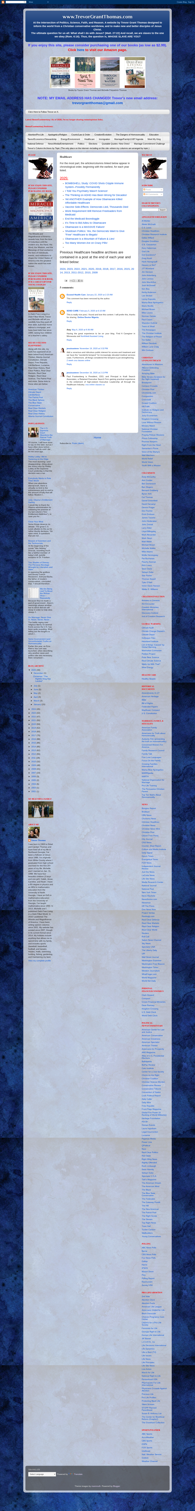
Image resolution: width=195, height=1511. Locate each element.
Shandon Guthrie (149, 323)
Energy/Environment (70, 139)
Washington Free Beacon (153, 964)
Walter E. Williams (150, 589)
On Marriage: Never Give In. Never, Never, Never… (39, 618)
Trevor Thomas (38, 840)
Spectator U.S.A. (149, 1176)
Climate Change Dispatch (153, 631)
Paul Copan (147, 320)
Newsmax (146, 903)
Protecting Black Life (151, 1401)
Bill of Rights (147, 703)
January (38, 704)
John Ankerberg (149, 275)
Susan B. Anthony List (151, 1413)
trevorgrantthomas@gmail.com (97, 103)
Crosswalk (146, 400)
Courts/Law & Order (80, 134)
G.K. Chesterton (149, 245)
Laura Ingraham (149, 1128)
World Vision (147, 462)
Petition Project (148, 654)
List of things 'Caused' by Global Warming (153, 646)
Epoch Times (147, 856)
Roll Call (145, 937)
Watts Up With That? (151, 664)
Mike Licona (147, 313)
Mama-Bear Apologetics (152, 302)
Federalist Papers (150, 707)
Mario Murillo (147, 306)
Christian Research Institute (154, 234)
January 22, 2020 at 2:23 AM (100, 295)
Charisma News (149, 819)
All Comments (151, 194)
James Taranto (148, 518)
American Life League (152, 1307)
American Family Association (149, 729)
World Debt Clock (149, 1016)
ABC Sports (147, 1434)
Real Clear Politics (150, 1152)
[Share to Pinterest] (81, 280)
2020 (91, 269)
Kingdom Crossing (150, 419)
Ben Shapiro (147, 487)
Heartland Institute (150, 641)
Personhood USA (149, 1379)
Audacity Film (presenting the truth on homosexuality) (154, 740)
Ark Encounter (148, 604)
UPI (143, 954)
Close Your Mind (35, 522)
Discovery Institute (150, 613)
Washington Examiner (151, 961)
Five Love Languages (151, 757)
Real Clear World (149, 930)
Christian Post (148, 389)
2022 (77, 269)
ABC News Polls (149, 1248)
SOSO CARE (73, 311)
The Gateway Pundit (151, 1202)
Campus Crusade (150, 386)
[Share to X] (76, 280)
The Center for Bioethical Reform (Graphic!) (153, 1418)
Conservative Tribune (151, 1089)
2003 (34, 788)
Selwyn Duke (147, 572)
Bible (144, 700)
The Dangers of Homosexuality (130, 134)
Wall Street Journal (150, 957)
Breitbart (145, 812)
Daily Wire (146, 1102)
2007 (34, 773)
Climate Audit (148, 628)
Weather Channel (150, 1461)
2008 (34, 769)
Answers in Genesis (151, 600)
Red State (146, 1156)
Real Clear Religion (37, 411)
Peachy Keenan (149, 562)
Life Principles (148, 1362)
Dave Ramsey (148, 1005)
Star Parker (147, 576)
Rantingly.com (148, 916)
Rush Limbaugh (149, 1166)
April (36, 697)
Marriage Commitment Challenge (149, 143)
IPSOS (145, 1268)
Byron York (147, 494)
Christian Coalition (150, 1079)
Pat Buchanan (148, 558)
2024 (63, 269)
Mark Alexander (149, 535)
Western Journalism (151, 971)
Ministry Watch (148, 426)
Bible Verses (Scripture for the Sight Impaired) (153, 378)
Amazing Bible (148, 373)
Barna (144, 1251)
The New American (150, 1209)
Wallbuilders (147, 1233)
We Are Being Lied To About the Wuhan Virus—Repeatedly (46, 593)
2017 (112, 269)
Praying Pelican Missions (153, 435)
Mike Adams (147, 552)
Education (154, 134)
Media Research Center (152, 882)
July (36, 686)
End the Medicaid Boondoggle (82, 218)
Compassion (147, 396)
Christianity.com (149, 393)
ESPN (144, 1444)
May (36, 693)
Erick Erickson (148, 514)
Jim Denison (147, 272)
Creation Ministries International (150, 608)
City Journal (147, 839)
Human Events (148, 1125)
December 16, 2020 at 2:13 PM (94, 373)
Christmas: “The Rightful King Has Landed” (42, 678)
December (39, 673)
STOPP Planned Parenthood (149, 1409)
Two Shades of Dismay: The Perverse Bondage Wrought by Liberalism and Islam (40, 566)
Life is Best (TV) (149, 1352)
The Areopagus (149, 330)
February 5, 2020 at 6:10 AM (92, 311)
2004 (34, 784)
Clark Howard (148, 995)
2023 (70, 269)
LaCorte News (148, 875)
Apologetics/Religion (57, 134)
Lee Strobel (147, 296)
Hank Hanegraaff (149, 262)
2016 (120, 269)
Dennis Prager (148, 507)
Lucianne (146, 1135)
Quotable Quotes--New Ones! (116, 143)
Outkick (145, 1458)
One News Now (149, 909)
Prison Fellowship (150, 438)
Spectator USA (148, 947)
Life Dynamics (148, 1349)
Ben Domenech (149, 484)
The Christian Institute (152, 333)
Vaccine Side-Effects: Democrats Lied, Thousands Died (96, 206)
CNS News (146, 842)
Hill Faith (146, 406)
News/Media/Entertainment (60, 143)
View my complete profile (39, 961)
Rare (144, 1149)
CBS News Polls (149, 1254)
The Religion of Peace (152, 337)
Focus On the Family (151, 761)
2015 (127, 269)
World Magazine (149, 978)
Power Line (147, 1142)
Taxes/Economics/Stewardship (42, 139)
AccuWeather (148, 1437)
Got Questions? (149, 255)
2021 (84, 269)
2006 (34, 776)
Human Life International (153, 1335)
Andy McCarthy (149, 477)
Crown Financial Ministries (153, 1002)
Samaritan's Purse (150, 448)
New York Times (149, 892)
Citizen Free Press (150, 836)
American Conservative (152, 1035)
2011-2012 (77, 272)
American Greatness (151, 1039)
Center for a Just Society (153, 1072)
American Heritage (150, 696)
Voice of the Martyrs (151, 452)
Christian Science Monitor (153, 1082)
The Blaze (146, 1190)
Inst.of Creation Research (153, 616)
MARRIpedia (147, 773)
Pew (144, 1275)
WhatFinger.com (149, 974)
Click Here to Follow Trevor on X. (43, 112)
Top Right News (149, 1223)
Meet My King (154, 139)
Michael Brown (148, 309)
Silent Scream (148, 1404)
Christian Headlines (150, 231)
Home (97, 437)
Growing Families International (149, 765)
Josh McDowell (148, 285)
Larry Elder (147, 528)
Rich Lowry (147, 565)
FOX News (146, 863)
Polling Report (148, 1278)
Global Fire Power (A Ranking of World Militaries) (154, 1114)
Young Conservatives (151, 1236)
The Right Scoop (149, 1216)
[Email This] (71, 280)
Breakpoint (146, 383)
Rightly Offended (149, 1163)
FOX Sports (147, 1448)
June (36, 689)
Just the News (148, 872)
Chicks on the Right (150, 1075)
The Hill (145, 1206)
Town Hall (146, 1226)
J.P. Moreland (148, 269)
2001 (34, 791)
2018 (105, 269)
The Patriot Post (35, 397)
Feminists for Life (149, 1328)
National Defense (36, 143)
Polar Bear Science (150, 657)
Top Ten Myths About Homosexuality (151, 796)
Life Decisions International (154, 1345)
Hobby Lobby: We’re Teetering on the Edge (38, 458)
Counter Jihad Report (151, 846)
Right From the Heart (151, 445)
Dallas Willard (148, 238)
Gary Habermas (149, 248)
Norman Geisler (149, 316)
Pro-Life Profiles (149, 1398)
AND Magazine (148, 1052)
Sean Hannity (148, 1169)
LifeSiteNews (34, 395)
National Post (148, 889)
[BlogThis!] (73, 280)
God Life (145, 251)
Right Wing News (149, 1159)
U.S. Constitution (149, 713)
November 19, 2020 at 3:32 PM (94, 348)
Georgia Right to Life (151, 1332)
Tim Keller (146, 340)
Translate (78, 1474)
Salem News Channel (151, 940)
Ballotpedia (147, 1061)
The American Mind (150, 1186)
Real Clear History (36, 414)
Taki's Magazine (149, 1180)
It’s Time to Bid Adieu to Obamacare (85, 222)
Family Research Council (153, 750)
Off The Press (148, 906)
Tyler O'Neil (147, 582)
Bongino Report (149, 808)
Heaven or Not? (149, 265)
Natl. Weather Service (151, 1454)
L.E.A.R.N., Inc (148, 1342)
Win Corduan (148, 350)
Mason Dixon (148, 1272)
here (80, 50)
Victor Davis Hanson (151, 586)
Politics (81, 143)
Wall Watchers (148, 455)
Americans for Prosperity (153, 1049)
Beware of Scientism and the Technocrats (39, 542)
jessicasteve (73, 348)
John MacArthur (149, 282)
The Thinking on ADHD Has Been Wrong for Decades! (96, 195)
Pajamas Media (149, 1139)
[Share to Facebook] (79, 280)
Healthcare (89, 139)
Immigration (104, 139)
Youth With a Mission (151, 465)
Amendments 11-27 (150, 693)
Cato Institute (148, 1068)
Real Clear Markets (37, 408)
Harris (144, 1265)
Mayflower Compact (151, 710)
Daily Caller (147, 1099)
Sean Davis (147, 569)
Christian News (148, 825)
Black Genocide (149, 1313)
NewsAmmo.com (149, 899)
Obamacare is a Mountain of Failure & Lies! (89, 238)
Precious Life (147, 1394)
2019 (98, 269)
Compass (146, 998)
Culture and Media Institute (154, 849)
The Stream (147, 1219)
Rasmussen (147, 1282)
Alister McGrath (149, 224)
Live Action (146, 1369)
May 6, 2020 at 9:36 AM (82, 330)
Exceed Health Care (76, 295)
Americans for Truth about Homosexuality (153, 734)
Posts (148, 190)
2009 (95, 272)
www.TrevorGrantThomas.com (97, 16)
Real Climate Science (151, 661)
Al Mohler (146, 221)
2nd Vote (146, 1296)
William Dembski (149, 343)
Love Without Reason (151, 422)
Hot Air (145, 1122)
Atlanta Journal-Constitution (40, 416)
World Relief (147, 459)
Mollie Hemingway (150, 555)
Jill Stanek (146, 1339)
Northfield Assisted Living (92, 336)
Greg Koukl (147, 258)
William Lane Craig (150, 347)
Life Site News (148, 879)
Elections (93, 143)
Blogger (116, 1486)
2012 (34, 754)
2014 (34, 747)
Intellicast (146, 1451)
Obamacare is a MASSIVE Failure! (85, 227)
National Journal (149, 886)
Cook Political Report (151, 1096)
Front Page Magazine (151, 1109)
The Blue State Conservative (148, 1194)
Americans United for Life (153, 1310)
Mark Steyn (147, 538)
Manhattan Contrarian (152, 650)
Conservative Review (151, 1085)
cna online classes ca (95, 385)
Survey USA (147, 1285)
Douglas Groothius (150, 241)
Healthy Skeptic (149, 679)
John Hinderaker (149, 521)
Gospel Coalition (149, 403)
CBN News (146, 815)
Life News (146, 1359)
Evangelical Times (150, 859)
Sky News (146, 943)
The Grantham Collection (153, 1423)
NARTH (145, 776)
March (37, 701)
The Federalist (148, 1199)
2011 (33, 758)
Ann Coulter (147, 480)
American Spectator (151, 1042)
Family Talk (147, 754)
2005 (34, 780)
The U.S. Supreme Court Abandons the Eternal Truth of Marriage (46, 434)
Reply (69, 302)
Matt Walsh (147, 542)
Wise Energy (147, 667)
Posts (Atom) (78, 443)
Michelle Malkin (149, 548)
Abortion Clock (148, 1300)
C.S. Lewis (146, 228)
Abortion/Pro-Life (36, 134)
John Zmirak (147, 524)
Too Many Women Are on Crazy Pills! (86, 242)
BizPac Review (148, 1065)
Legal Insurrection (150, 1132)
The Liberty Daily (149, 950)
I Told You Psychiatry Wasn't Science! (86, 191)
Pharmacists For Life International (151, 1384)
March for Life (148, 1372)
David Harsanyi (148, 504)
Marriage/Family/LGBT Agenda (128, 139)
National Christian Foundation (150, 430)
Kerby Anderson (149, 292)
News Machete (148, 896)
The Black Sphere (36, 400)
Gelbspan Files (148, 638)
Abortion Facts (148, 1303)
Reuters (145, 933)
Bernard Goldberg (150, 490)
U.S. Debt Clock (149, 1012)
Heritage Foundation (151, 1118)
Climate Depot (34, 392)
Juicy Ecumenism (149, 416)
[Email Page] (66, 280)
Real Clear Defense (150, 920)
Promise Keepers (149, 442)
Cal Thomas (147, 497)
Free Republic (148, 1106)
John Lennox (147, 279)
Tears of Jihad (148, 326)
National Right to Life (151, 1376)
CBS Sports (147, 1441)
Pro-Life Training (149, 786)
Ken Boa (145, 289)
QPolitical (146, 1146)
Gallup (145, 1261)
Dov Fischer (147, 511)
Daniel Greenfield (149, 501)
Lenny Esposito (149, 299)
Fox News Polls (149, 1258)
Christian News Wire (151, 829)
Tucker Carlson (148, 1230)
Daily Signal (147, 853)
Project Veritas (148, 913)
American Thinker (36, 389)
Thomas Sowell (149, 579)
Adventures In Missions (152, 364)
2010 (88, 272)
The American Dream (151, 1183)
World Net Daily (149, 981)
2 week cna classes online (78, 360)
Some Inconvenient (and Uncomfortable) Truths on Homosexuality (39, 641)
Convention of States (151, 1092)
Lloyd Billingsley (149, 531)
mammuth (96, 1486)
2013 (67, 272)
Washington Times (150, 967)
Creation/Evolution (103, 134)
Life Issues (146, 1356)
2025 (34, 670)
